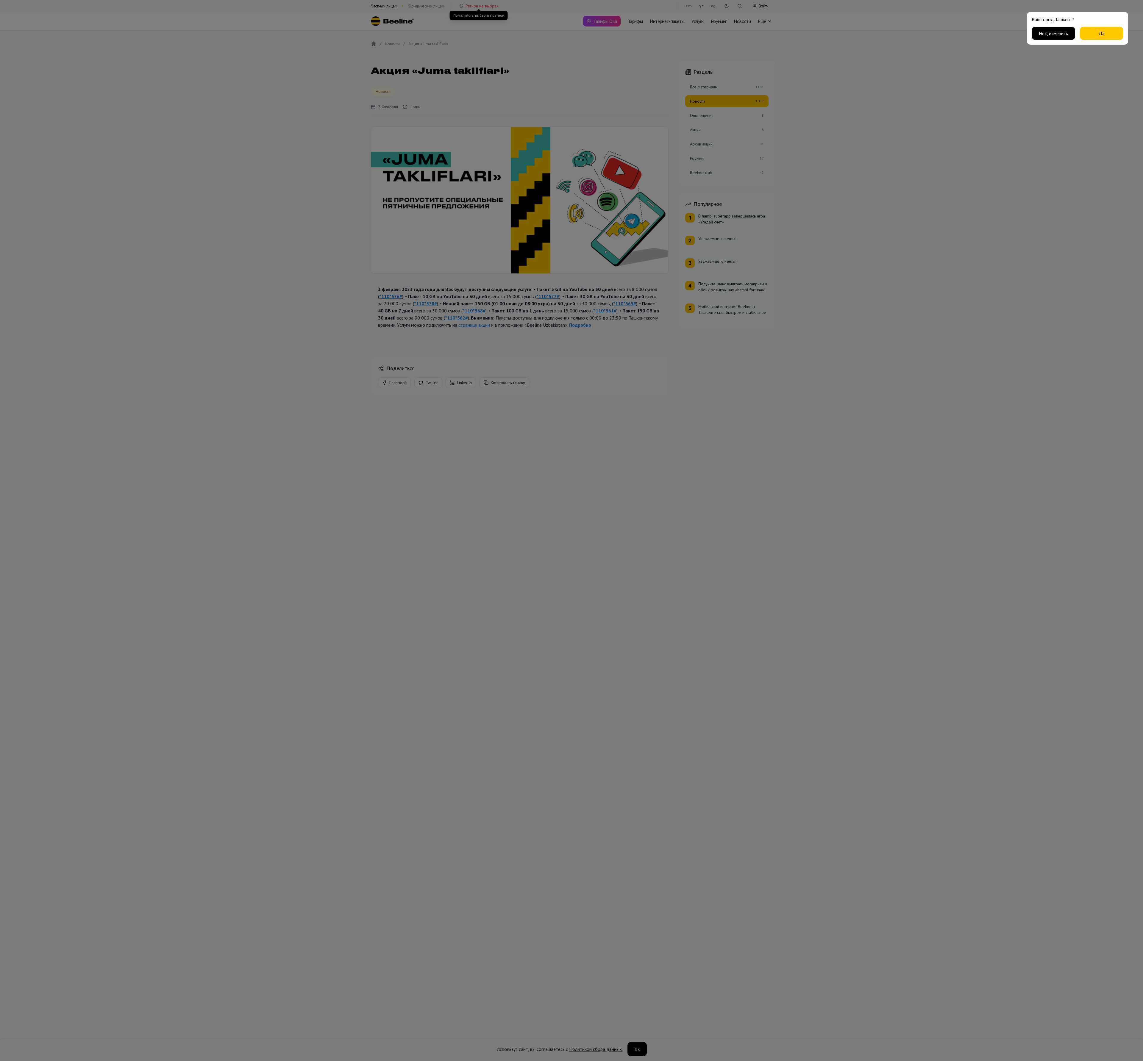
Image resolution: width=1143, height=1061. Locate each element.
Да (1102, 33)
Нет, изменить (1053, 33)
